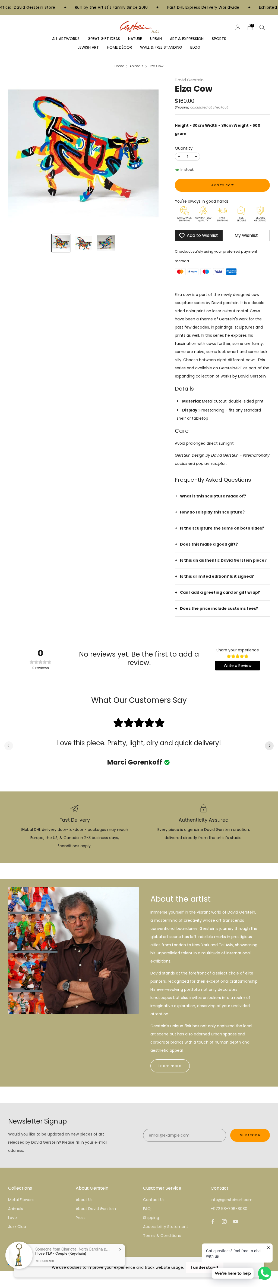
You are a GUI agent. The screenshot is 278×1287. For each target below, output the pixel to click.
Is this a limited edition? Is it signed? (217, 576)
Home (119, 66)
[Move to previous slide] (8, 746)
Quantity (183, 148)
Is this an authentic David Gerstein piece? (223, 560)
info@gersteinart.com (231, 1199)
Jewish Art (88, 47)
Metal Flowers (21, 1199)
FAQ (147, 1208)
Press (81, 1217)
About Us (84, 1199)
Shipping (182, 107)
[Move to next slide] (269, 746)
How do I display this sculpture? (212, 512)
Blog (195, 47)
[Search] (262, 27)
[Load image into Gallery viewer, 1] (60, 243)
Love (12, 1217)
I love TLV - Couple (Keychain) (60, 1253)
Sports (219, 38)
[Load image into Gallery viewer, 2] (83, 243)
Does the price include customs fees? (219, 608)
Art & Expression (187, 38)
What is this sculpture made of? (213, 496)
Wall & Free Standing (161, 47)
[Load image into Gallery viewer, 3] (106, 243)
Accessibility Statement (165, 1226)
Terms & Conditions (162, 1235)
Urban (156, 38)
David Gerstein (189, 80)
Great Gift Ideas (104, 38)
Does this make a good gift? (209, 544)
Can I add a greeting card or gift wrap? (220, 592)
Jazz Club (17, 1226)
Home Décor (119, 47)
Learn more (170, 1065)
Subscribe (250, 1135)
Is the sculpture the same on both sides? (222, 528)
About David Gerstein (96, 1208)
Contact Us (154, 1199)
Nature (135, 38)
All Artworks (66, 38)
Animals (136, 66)
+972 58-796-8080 (229, 1208)
